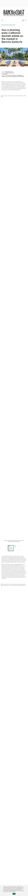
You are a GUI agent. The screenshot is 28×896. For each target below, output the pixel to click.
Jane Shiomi (5, 74)
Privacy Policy (12, 891)
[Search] (25, 20)
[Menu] (2, 20)
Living (3, 25)
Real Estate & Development (9, 25)
